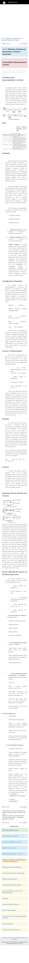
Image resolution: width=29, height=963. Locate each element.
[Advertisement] (14, 20)
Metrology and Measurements (14, 38)
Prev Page (6, 43)
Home (2, 38)
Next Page (22, 43)
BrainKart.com (12, 2)
